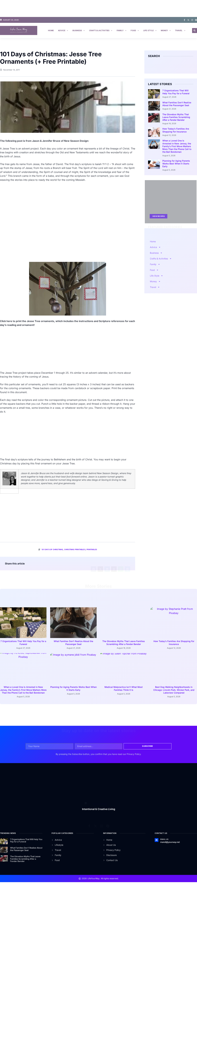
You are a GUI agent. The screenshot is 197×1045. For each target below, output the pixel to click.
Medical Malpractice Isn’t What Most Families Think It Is (124, 688)
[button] (194, 30)
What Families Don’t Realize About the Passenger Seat (176, 104)
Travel (178, 30)
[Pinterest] (196, 20)
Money (164, 30)
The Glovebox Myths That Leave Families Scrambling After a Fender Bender (176, 117)
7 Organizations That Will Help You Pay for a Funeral (175, 92)
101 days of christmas (52, 549)
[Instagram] (192, 20)
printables (91, 549)
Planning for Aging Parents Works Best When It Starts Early (176, 163)
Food (133, 30)
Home (51, 30)
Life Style (148, 30)
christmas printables (74, 549)
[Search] (191, 65)
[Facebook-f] (184, 20)
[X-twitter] (188, 20)
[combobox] (168, 65)
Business (77, 30)
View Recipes (158, 216)
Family (120, 30)
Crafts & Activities (99, 30)
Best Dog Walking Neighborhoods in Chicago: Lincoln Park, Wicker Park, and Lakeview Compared (173, 690)
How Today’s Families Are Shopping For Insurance (175, 130)
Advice (61, 30)
